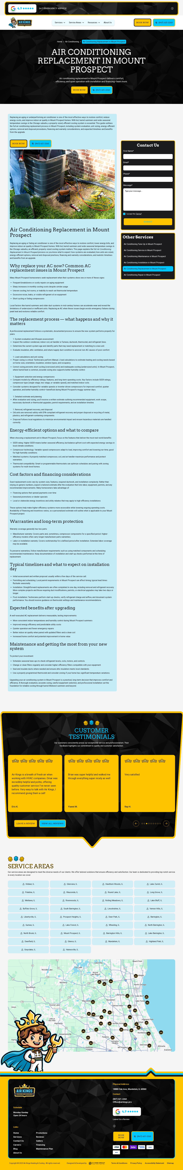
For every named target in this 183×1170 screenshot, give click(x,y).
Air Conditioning (72, 41)
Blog (15, 1149)
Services (17, 1137)
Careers (17, 1145)
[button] (60, 22)
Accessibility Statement (154, 1163)
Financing (40, 1145)
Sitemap (170, 1163)
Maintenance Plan (44, 1149)
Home (59, 41)
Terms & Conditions (119, 1163)
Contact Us (18, 1141)
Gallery (39, 1141)
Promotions (41, 1133)
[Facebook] (172, 8)
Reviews (40, 1137)
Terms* (139, 214)
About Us (108, 22)
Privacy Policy (136, 1163)
